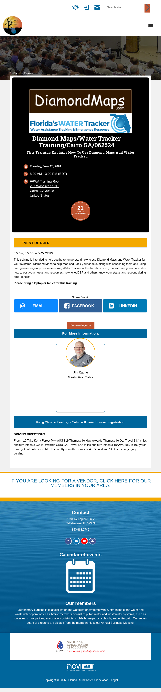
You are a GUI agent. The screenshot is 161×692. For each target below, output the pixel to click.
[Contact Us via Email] (92, 541)
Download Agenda (80, 325)
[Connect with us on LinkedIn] (76, 541)
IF (13, 480)
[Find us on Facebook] (68, 541)
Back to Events (23, 73)
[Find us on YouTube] (84, 541)
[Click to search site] (147, 8)
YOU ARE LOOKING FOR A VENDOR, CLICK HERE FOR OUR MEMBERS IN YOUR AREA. (83, 483)
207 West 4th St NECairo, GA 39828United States (44, 190)
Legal (114, 680)
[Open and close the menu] (89, 26)
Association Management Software (81, 670)
